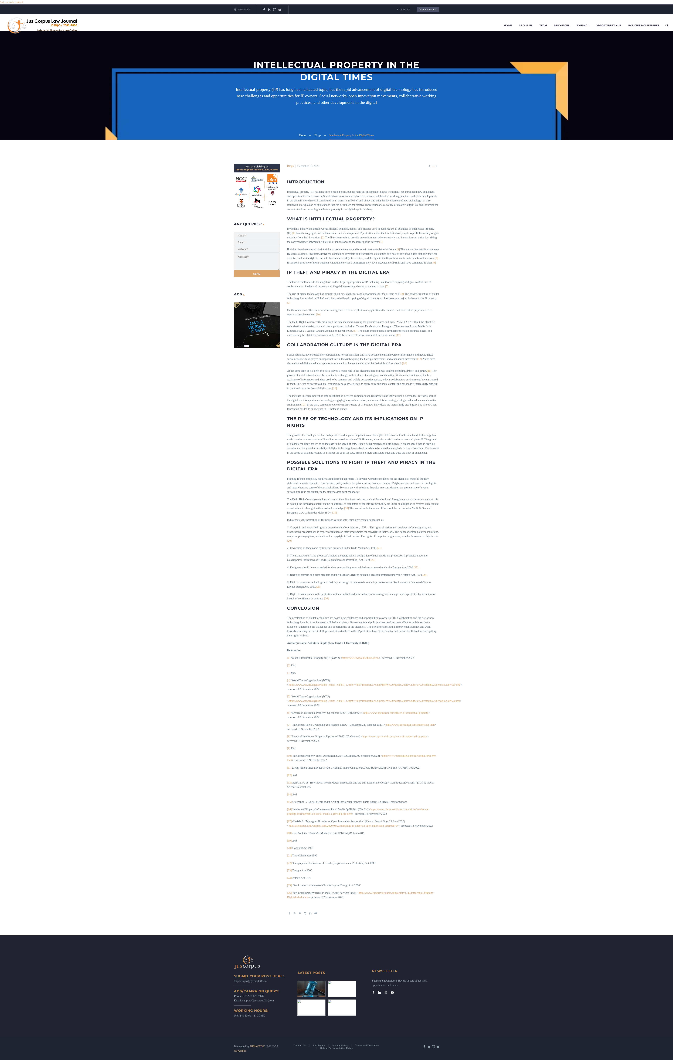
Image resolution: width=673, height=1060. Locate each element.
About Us (525, 25)
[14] (404, 363)
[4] (398, 249)
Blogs (290, 165)
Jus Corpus (240, 1050)
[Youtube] (392, 992)
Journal (582, 25)
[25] (318, 586)
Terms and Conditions (367, 1045)
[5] (436, 258)
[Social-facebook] (373, 992)
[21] (379, 547)
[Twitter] (294, 913)
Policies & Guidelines (643, 25)
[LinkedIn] (269, 9)
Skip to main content (11, 2)
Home (508, 25)
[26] (326, 598)
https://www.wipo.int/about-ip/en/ (360, 657)
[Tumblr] (305, 913)
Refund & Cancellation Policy (336, 1048)
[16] (334, 388)
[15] (429, 370)
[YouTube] (280, 9)
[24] (425, 574)
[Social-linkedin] (379, 992)
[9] (288, 302)
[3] (380, 241)
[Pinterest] (299, 913)
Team (543, 25)
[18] (346, 508)
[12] (398, 335)
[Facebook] (264, 9)
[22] (373, 559)
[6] (434, 262)
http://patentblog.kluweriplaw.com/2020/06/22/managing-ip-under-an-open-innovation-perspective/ (343, 825)
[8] (402, 293)
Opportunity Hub (608, 25)
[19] (334, 512)
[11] (355, 330)
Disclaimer (319, 1045)
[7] (386, 286)
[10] (318, 314)
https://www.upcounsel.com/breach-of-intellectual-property (395, 712)
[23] (416, 567)
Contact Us (404, 9)
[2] (322, 237)
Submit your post (428, 9)
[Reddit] (315, 913)
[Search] (666, 25)
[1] (294, 233)
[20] (289, 540)
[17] (304, 404)
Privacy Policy (340, 1045)
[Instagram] (274, 9)
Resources (561, 25)
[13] (419, 358)
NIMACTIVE (257, 1046)
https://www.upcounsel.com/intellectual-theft (410, 724)
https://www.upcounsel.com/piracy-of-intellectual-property (394, 736)
